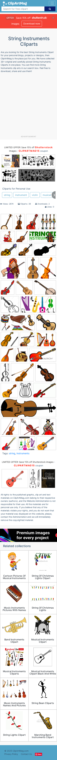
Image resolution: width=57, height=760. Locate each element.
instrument (21, 194)
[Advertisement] (28, 105)
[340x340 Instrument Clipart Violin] (29, 428)
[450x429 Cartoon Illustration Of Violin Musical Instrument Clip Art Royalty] (46, 323)
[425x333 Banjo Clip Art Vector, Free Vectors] (45, 288)
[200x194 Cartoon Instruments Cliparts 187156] (9, 340)
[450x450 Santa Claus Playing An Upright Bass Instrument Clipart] (8, 238)
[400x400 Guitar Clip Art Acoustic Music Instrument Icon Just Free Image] (9, 391)
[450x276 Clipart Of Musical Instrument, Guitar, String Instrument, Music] (42, 356)
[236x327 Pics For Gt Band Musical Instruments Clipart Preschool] (32, 223)
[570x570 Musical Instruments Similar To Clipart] (27, 445)
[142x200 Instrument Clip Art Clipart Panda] (26, 391)
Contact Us (26, 754)
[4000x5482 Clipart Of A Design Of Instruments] (22, 356)
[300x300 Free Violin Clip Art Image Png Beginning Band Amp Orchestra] (46, 373)
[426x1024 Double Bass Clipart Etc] (5, 373)
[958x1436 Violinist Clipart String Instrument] (48, 269)
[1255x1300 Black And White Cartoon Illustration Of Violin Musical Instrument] (10, 305)
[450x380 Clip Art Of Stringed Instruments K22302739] (46, 340)
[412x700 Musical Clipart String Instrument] (19, 223)
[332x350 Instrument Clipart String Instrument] (10, 428)
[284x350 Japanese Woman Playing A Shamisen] (48, 428)
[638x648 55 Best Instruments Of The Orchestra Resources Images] (24, 288)
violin (35, 194)
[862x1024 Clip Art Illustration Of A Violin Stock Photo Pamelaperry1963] (27, 340)
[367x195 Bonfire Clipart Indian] (38, 305)
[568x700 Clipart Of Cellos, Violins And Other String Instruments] (7, 356)
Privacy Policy (11, 754)
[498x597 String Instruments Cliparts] (22, 238)
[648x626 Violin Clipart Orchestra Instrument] (13, 269)
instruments (23, 453)
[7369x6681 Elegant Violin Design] (22, 373)
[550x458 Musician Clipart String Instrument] (46, 445)
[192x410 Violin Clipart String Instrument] (32, 269)
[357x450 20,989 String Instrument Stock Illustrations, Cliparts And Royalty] (7, 288)
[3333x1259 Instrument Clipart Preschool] (28, 409)
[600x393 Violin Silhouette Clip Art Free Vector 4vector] (45, 251)
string (7, 194)
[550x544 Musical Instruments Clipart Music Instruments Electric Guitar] (9, 445)
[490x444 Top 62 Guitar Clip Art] (9, 251)
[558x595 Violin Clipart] (25, 251)
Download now (31, 23)
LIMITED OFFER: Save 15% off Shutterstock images (27, 462)
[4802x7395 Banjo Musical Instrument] (6, 223)
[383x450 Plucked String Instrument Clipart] (48, 223)
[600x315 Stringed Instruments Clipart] (43, 238)
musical (47, 194)
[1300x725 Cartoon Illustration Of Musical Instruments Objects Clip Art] (18, 323)
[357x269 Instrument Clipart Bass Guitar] (44, 391)
